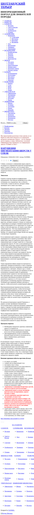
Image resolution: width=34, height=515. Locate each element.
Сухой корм (15, 37)
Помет (10, 90)
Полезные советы (13, 68)
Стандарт (11, 29)
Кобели (10, 83)
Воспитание (12, 45)
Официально (12, 93)
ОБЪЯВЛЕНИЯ (9, 101)
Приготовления (13, 65)
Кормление (11, 35)
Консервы (15, 40)
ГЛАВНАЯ (7, 21)
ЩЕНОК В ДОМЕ (6, 455)
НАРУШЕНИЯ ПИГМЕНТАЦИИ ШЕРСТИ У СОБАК (16, 150)
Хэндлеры (11, 106)
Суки (9, 85)
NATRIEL (11, 510)
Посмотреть (11, 116)
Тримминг (11, 47)
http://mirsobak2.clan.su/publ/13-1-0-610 (12, 418)
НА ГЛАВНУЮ (17, 425)
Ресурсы (10, 119)
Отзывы (10, 32)
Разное (10, 108)
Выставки (11, 78)
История (10, 25)
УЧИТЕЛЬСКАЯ (9, 91)
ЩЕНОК (7, 60)
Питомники (11, 95)
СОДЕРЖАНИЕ (9, 34)
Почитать (11, 115)
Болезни (10, 54)
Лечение (10, 55)
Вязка (10, 86)
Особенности (12, 30)
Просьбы (11, 110)
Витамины (15, 42)
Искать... (3, 123)
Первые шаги (12, 67)
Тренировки (12, 49)
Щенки (10, 103)
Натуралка (15, 39)
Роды (9, 88)
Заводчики (11, 96)
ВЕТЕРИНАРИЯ (9, 50)
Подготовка (11, 75)
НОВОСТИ (8, 22)
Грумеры (10, 105)
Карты (10, 100)
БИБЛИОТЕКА (9, 111)
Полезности (11, 118)
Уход (9, 44)
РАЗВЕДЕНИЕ (9, 82)
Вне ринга (11, 77)
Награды (10, 80)
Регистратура (12, 58)
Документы (11, 113)
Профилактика (12, 52)
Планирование (12, 73)
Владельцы (8, 501)
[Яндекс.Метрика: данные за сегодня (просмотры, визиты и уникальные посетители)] (7, 513)
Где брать (11, 63)
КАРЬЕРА (7, 72)
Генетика (11, 57)
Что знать (11, 62)
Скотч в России (13, 27)
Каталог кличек (13, 70)
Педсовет (11, 98)
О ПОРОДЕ (8, 24)
